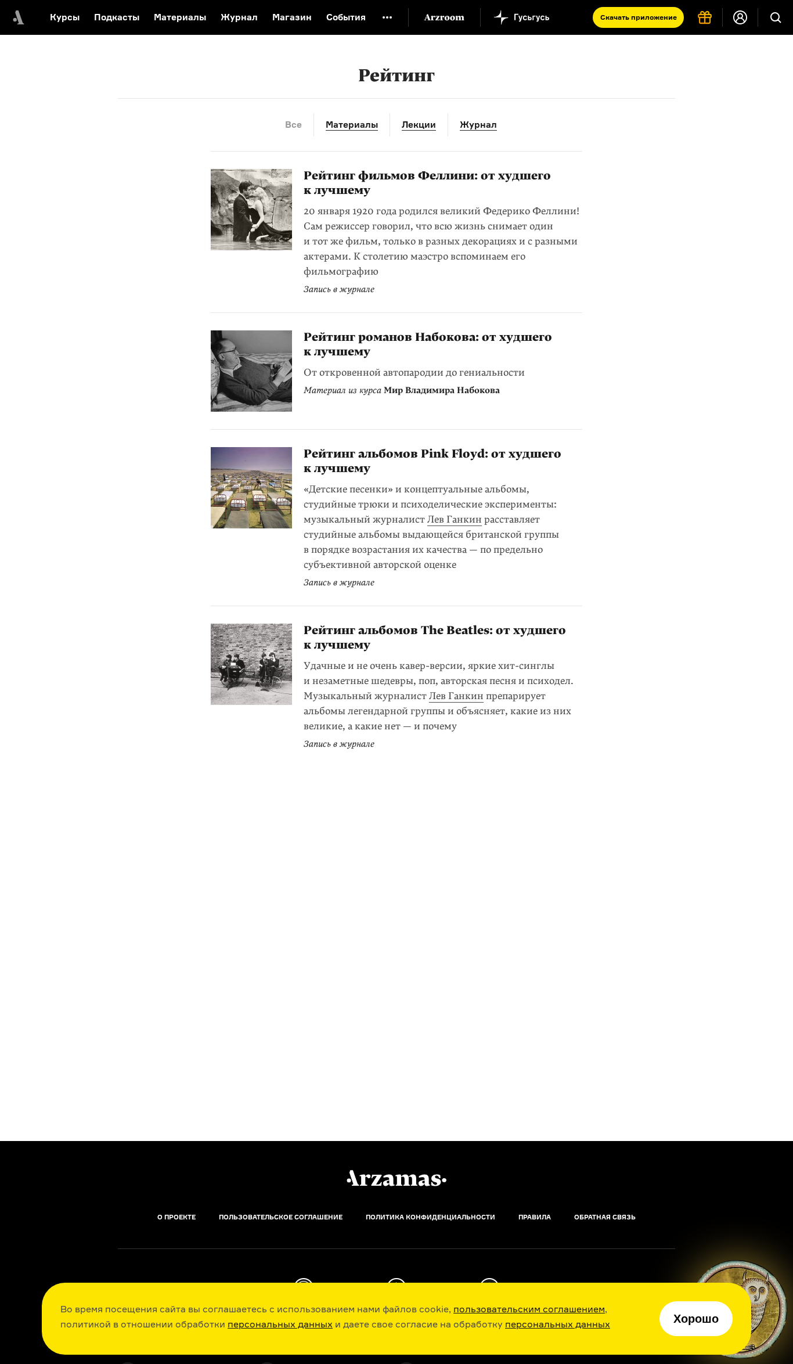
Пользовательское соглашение (281, 1217)
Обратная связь (605, 1217)
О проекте (176, 1217)
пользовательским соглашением (529, 1309)
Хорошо (696, 1318)
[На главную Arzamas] (17, 17)
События (346, 17)
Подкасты (116, 17)
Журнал (239, 17)
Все (293, 124)
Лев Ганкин (454, 519)
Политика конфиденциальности (430, 1217)
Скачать (638, 17)
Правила (534, 1217)
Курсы (65, 17)
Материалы (180, 17)
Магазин (292, 17)
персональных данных (280, 1324)
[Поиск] (775, 17)
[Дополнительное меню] (387, 17)
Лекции (419, 124)
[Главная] (396, 1178)
